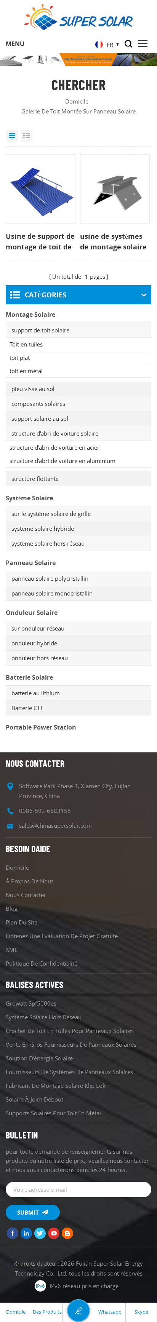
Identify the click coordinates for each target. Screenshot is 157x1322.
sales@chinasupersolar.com (55, 825)
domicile (76, 101)
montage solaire (30, 314)
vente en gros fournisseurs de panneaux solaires (71, 1044)
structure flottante (35, 478)
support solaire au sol (39, 418)
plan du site (21, 922)
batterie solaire (29, 677)
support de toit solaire (40, 330)
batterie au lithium (35, 693)
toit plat (20, 357)
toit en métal (26, 371)
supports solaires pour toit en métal (53, 1113)
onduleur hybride (34, 643)
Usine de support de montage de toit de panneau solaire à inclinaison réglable (40, 242)
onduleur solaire (32, 612)
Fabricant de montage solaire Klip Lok (56, 1085)
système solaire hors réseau (48, 543)
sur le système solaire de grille (51, 513)
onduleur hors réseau (39, 658)
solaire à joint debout (34, 1099)
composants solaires (38, 403)
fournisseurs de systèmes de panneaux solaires (69, 1072)
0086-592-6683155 (45, 810)
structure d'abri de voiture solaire (54, 433)
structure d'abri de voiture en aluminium (62, 461)
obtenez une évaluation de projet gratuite (62, 936)
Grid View (12, 136)
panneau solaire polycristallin (49, 578)
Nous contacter (26, 895)
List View (26, 136)
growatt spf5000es (31, 1003)
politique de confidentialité (41, 963)
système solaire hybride (42, 528)
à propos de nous (30, 881)
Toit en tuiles (26, 344)
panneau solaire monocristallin (52, 593)
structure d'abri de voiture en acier (54, 447)
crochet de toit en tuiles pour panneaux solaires (70, 1031)
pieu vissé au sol (32, 389)
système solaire (29, 498)
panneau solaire (31, 563)
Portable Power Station (41, 727)
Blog (12, 908)
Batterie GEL (27, 708)
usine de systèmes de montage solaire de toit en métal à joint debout (113, 242)
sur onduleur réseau (37, 628)
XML (12, 949)
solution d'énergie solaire (39, 1058)
